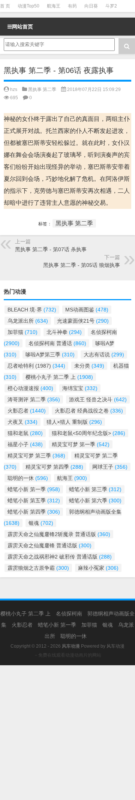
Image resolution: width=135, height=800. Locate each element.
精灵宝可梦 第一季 (81, 444)
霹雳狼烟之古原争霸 (38, 568)
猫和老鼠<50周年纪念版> (88, 433)
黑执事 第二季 (42, 89)
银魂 (40, 523)
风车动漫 (115, 646)
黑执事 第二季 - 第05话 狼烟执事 (81, 265)
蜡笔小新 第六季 (95, 501)
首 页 (5, 6)
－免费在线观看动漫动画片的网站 (67, 655)
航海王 (53, 6)
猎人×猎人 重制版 (74, 422)
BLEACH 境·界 (32, 310)
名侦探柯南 (69, 614)
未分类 (89, 366)
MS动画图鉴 (86, 310)
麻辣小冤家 (98, 568)
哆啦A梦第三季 (50, 355)
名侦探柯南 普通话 (57, 343)
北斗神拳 (64, 332)
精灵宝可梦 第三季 (36, 456)
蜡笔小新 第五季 (34, 501)
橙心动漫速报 (30, 388)
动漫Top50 (28, 6)
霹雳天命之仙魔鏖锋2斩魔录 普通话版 (59, 534)
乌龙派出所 (28, 321)
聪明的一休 (28, 478)
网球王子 (110, 467)
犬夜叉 (23, 422)
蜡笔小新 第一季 (34, 489)
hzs (13, 89)
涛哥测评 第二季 (34, 399)
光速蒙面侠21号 (83, 321)
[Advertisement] (67, 732)
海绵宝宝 (80, 388)
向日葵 (91, 6)
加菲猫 (23, 332)
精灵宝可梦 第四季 (54, 467)
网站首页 (22, 27)
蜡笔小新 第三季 (95, 489)
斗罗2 (111, 6)
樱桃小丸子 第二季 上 (59, 377)
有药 (72, 6)
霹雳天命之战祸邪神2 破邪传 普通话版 (60, 557)
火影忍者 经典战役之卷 (89, 411)
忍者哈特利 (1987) (36, 366)
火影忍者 (27, 411)
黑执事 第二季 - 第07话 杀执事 (51, 249)
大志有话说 (104, 355)
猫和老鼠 (25, 433)
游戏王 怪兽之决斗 (98, 399)
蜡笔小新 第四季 (34, 512)
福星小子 (25, 444)
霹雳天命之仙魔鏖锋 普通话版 (50, 545)
